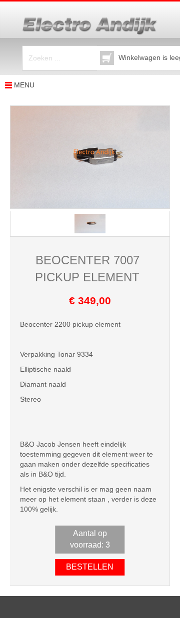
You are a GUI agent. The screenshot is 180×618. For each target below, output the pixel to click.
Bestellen (90, 567)
